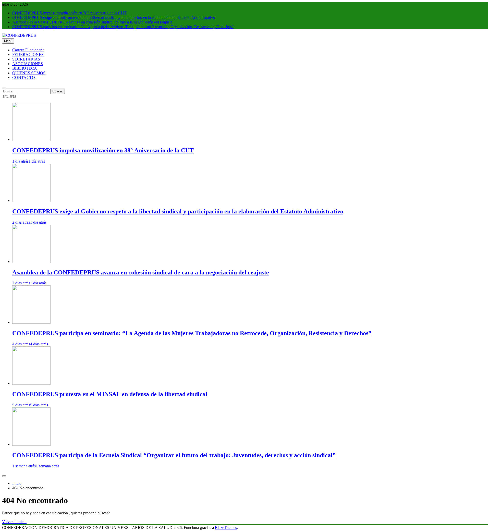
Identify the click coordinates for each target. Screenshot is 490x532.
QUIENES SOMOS (28, 73)
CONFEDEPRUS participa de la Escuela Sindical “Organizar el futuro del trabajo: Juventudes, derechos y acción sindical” (174, 455)
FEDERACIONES (28, 54)
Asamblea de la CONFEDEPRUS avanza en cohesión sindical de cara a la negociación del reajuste (92, 22)
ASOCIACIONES (27, 64)
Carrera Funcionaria (28, 50)
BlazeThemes (226, 527)
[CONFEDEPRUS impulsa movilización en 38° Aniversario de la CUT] (31, 139)
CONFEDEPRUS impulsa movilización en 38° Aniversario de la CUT (69, 13)
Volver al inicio (14, 521)
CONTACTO (23, 77)
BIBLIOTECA (24, 68)
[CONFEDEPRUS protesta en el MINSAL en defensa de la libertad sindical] (31, 383)
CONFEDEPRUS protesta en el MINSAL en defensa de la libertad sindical (109, 394)
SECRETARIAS (26, 59)
